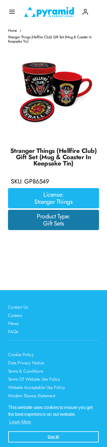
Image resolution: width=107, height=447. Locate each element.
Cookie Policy (20, 354)
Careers (15, 315)
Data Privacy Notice (26, 363)
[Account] (85, 9)
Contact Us (18, 307)
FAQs (13, 331)
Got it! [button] (53, 436)
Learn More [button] (20, 422)
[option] (53, 93)
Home (12, 31)
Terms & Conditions (25, 371)
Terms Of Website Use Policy (34, 379)
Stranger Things (53, 201)
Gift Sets (53, 223)
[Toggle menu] (12, 11)
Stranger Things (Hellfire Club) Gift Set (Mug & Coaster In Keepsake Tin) (50, 39)
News (13, 323)
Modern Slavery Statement (31, 395)
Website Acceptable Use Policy (36, 387)
